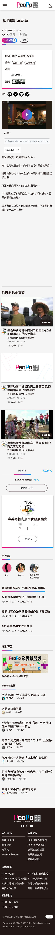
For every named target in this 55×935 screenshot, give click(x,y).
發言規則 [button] (47, 470)
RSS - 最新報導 (10, 902)
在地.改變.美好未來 (38, 883)
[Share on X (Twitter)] (15, 94)
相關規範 (6, 844)
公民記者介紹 (35, 854)
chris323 (10, 778)
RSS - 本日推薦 (10, 906)
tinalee (21, 575)
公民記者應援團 (36, 849)
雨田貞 (9, 698)
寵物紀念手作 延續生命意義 (19, 789)
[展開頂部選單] (50, 6)
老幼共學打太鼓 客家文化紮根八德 (23, 695)
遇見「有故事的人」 (38, 888)
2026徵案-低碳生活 (38, 873)
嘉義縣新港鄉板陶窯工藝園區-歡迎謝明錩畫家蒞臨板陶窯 (29, 332)
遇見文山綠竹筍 (12, 709)
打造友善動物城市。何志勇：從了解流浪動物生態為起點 (27, 773)
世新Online (11, 792)
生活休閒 (17, 62)
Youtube (32, 826)
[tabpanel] (27, 480)
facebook (22, 826)
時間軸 (5, 849)
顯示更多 (16, 75)
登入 (36, 480)
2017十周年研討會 (37, 878)
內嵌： (7, 133)
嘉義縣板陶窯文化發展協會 (20, 337)
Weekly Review (10, 854)
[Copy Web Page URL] (27, 94)
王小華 (9, 761)
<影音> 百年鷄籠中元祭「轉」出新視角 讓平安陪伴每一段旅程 (26, 724)
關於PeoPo (8, 839)
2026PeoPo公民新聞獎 (15, 676)
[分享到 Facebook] (9, 94)
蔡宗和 (9, 730)
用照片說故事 (9, 888)
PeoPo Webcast (36, 844)
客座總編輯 (34, 859)
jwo (7, 575)
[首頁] (27, 5)
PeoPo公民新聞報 (37, 839)
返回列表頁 (27, 488)
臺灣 (14, 56)
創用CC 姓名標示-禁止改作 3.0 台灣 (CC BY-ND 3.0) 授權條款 (19, 81)
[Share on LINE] (21, 94)
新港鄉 (30, 56)
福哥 (8, 712)
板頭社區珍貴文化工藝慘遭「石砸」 (24, 597)
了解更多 (27, 539)
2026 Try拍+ (8, 873)
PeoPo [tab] (22, 470)
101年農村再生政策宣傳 (17, 626)
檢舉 (24, 40)
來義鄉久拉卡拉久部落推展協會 (34, 576)
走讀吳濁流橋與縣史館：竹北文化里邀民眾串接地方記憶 (27, 742)
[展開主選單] (5, 6)
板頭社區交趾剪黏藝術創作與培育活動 (26, 611)
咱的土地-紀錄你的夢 (13, 883)
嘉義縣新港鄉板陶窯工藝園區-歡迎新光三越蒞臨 (29, 444)
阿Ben (9, 747)
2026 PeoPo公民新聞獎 (14, 878)
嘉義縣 (22, 56)
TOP (49, 916)
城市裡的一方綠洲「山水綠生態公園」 (26, 757)
